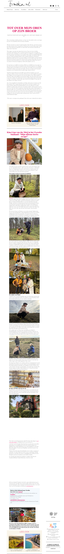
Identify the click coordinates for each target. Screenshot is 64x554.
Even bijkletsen (23, 9)
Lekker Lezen (45, 9)
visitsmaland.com (29, 486)
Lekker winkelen (31, 9)
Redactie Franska (10, 9)
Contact (56, 9)
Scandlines (12, 494)
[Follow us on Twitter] (56, 6)
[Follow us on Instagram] (54, 6)
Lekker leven (17, 9)
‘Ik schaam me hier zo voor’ (53, 539)
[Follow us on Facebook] (51, 6)
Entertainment (37, 9)
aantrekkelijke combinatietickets (17, 500)
